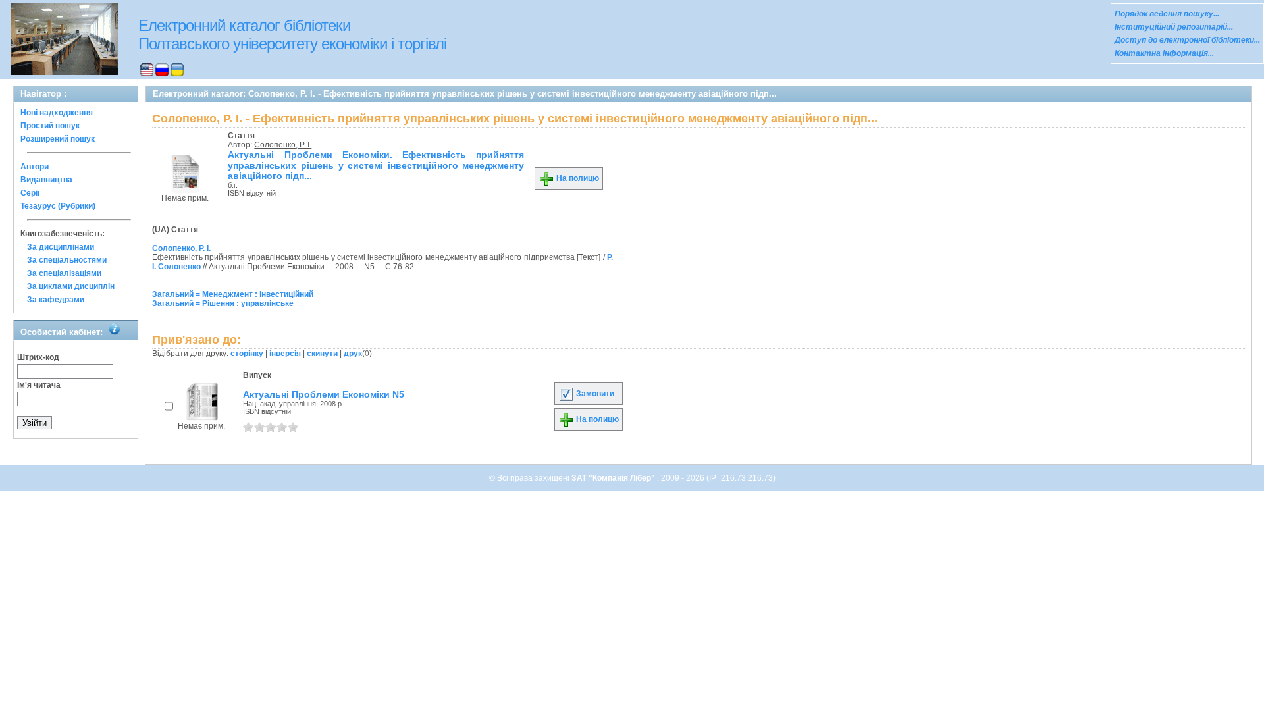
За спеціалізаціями (64, 273)
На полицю (576, 178)
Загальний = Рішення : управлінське (223, 303)
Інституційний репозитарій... (1174, 27)
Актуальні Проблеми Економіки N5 (323, 394)
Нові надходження (56, 112)
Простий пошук (50, 125)
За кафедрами (55, 299)
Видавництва (46, 179)
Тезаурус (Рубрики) (57, 206)
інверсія (285, 353)
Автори (34, 166)
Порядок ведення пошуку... (1167, 13)
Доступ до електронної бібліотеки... (1187, 40)
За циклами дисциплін (71, 286)
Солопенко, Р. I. (282, 144)
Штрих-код (38, 357)
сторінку (246, 353)
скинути (322, 353)
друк (353, 353)
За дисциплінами (60, 246)
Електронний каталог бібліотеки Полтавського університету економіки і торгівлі (292, 34)
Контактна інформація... (1164, 53)
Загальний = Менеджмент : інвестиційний (232, 294)
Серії (30, 193)
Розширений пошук (57, 139)
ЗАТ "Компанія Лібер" (614, 478)
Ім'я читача (39, 385)
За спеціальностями (67, 260)
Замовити (594, 393)
